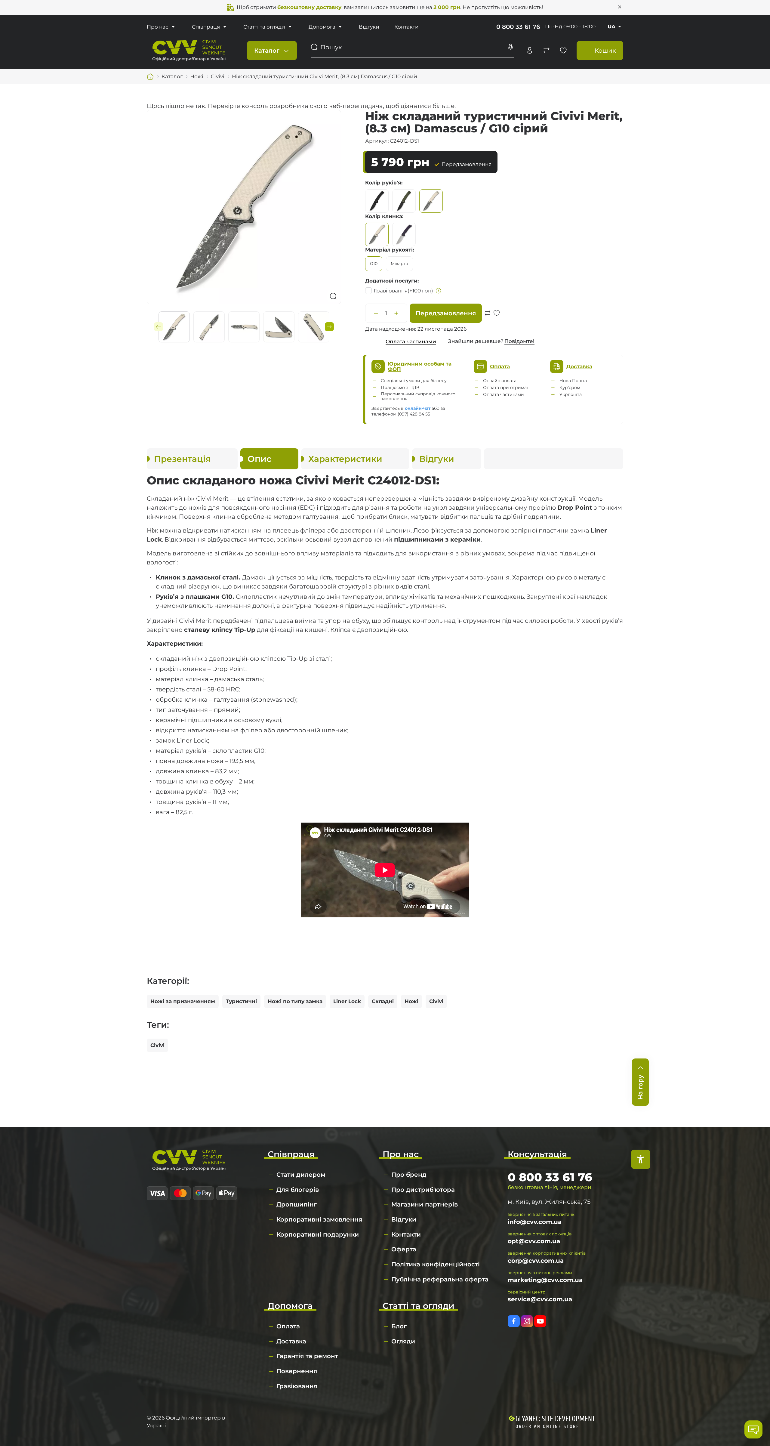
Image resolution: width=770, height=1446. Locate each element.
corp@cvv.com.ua (536, 1260)
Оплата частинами (411, 341)
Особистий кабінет (529, 50)
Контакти (406, 27)
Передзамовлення (446, 313)
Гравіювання (403, 291)
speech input (510, 47)
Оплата (288, 1326)
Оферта (403, 1249)
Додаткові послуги (391, 281)
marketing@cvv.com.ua (545, 1280)
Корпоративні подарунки (317, 1234)
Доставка (291, 1341)
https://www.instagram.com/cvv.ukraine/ (527, 1321)
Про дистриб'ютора (423, 1189)
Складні (383, 1001)
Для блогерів (297, 1189)
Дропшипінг (296, 1204)
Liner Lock (347, 1001)
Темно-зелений (404, 201)
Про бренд (409, 1174)
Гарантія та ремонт (307, 1356)
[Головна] (150, 76)
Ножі (411, 1001)
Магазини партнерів (424, 1204)
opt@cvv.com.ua (534, 1241)
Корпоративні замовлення (319, 1219)
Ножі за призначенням (182, 1001)
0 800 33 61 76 (518, 26)
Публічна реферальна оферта (439, 1279)
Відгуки (369, 27)
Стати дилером (300, 1174)
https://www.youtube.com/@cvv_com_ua (540, 1321)
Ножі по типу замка (295, 1001)
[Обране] (563, 50)
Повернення (296, 1371)
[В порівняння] (487, 321)
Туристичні (241, 1001)
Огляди (403, 1341)
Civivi (436, 1001)
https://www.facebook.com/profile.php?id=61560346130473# (514, 1321)
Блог (399, 1326)
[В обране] (496, 321)
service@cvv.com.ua (540, 1299)
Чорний (376, 201)
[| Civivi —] (189, 50)
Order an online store (547, 1426)
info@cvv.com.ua (535, 1221)
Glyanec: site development (555, 1419)
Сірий (431, 201)
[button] (158, 326)
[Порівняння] (546, 50)
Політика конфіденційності (435, 1264)
